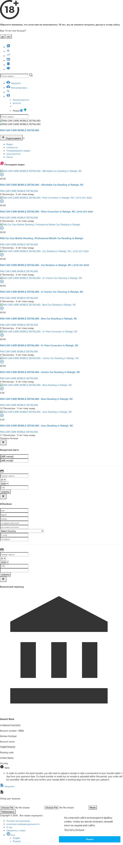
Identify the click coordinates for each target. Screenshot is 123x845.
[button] (8, 96)
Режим (16, 110)
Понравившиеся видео (18, 150)
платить (5, 491)
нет (9, 36)
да (2, 36)
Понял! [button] (90, 839)
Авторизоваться (21, 99)
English (16, 838)
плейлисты (12, 147)
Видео (9, 144)
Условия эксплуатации (18, 820)
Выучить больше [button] (74, 829)
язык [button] (12, 834)
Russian (17, 841)
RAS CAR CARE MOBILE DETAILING (19, 130)
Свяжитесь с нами (15, 830)
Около (9, 156)
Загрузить (9, 786)
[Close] (3, 442)
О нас (9, 827)
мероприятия (13, 153)
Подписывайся (13, 138)
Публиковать (7, 811)
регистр (17, 102)
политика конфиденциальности (22, 824)
